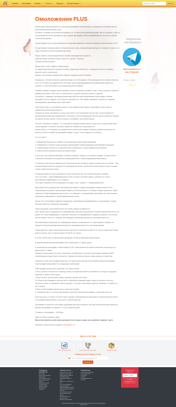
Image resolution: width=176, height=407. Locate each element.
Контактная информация (87, 372)
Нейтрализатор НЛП (44, 383)
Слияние (41, 381)
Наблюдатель (42, 377)
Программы (26, 3)
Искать (170, 3)
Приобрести (69, 325)
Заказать (59, 3)
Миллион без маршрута (66, 399)
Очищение (41, 389)
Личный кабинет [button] (73, 3)
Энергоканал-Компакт (44, 378)
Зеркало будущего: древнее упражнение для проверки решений (67, 389)
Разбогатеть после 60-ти (66, 372)
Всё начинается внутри (66, 392)
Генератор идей (43, 384)
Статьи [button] (48, 3)
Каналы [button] (37, 3)
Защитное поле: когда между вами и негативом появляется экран (66, 375)
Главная (15, 3)
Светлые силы (42, 387)
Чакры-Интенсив (43, 386)
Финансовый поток (44, 380)
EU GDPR (83, 379)
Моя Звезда (42, 374)
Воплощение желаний (44, 375)
